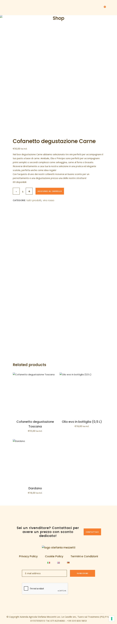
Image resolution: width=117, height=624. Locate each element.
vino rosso (48, 200)
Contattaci (92, 532)
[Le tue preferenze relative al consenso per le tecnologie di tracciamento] (112, 619)
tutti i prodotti (34, 200)
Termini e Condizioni (84, 556)
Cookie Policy (54, 556)
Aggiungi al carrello (50, 191)
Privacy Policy (28, 556)
